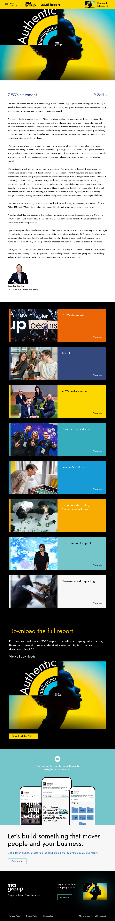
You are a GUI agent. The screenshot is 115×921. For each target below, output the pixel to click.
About (66, 353)
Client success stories (76, 429)
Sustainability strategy (76, 505)
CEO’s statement (73, 315)
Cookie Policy (31, 916)
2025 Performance (74, 391)
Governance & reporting (78, 581)
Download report (64, 897)
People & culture (73, 467)
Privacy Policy (14, 916)
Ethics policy (48, 916)
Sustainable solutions (76, 509)
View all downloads (22, 656)
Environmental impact (76, 543)
